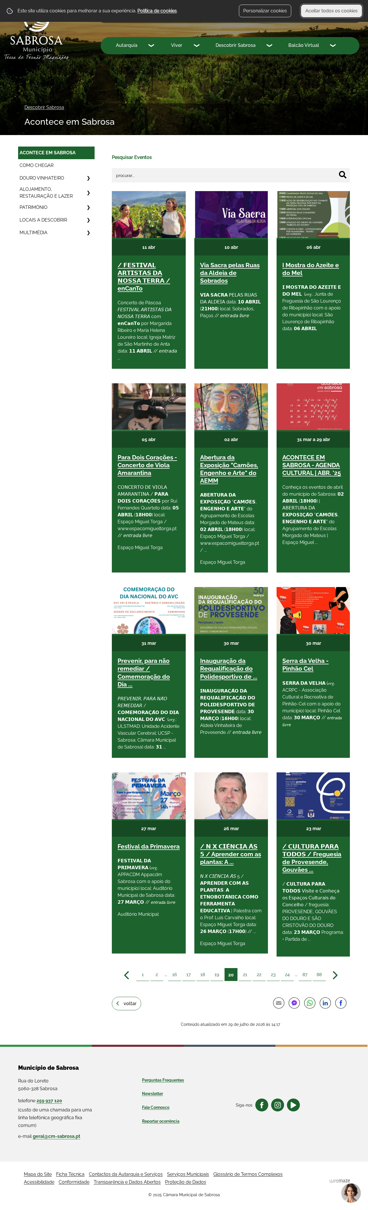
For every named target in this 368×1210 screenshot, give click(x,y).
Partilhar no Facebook (340, 1003)
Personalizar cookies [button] (265, 11)
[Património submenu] (88, 207)
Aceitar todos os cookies (331, 11)
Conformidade (74, 1182)
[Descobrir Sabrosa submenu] (270, 46)
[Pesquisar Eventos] (343, 175)
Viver (176, 45)
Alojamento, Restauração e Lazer (46, 192)
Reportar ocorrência (160, 1121)
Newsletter (152, 1093)
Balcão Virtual (303, 45)
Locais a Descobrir (43, 220)
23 (273, 974)
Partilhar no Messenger (294, 1003)
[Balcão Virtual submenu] (333, 46)
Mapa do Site (38, 1174)
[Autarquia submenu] (151, 46)
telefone (40, 1100)
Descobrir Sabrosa (236, 45)
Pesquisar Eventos (132, 157)
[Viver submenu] (197, 46)
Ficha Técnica (70, 1174)
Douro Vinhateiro (42, 178)
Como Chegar (36, 165)
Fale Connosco (155, 1107)
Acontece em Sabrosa (48, 152)
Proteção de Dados (185, 1182)
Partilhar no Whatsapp (309, 1003)
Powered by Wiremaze (340, 1181)
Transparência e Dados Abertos (127, 1182)
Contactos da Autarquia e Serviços (126, 1174)
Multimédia (33, 232)
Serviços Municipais (188, 1174)
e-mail (49, 1136)
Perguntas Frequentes (163, 1080)
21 (245, 974)
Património (33, 207)
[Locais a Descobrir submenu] (88, 220)
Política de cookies (157, 11)
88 (319, 974)
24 (287, 974)
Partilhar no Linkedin (325, 1003)
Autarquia (126, 45)
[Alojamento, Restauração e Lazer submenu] (88, 192)
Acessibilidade (39, 1182)
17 (188, 974)
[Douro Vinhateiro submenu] (88, 178)
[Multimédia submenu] (88, 232)
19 (216, 974)
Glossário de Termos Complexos (248, 1174)
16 (174, 974)
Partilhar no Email (278, 1003)
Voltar (130, 1003)
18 (202, 974)
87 (305, 974)
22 (259, 974)
